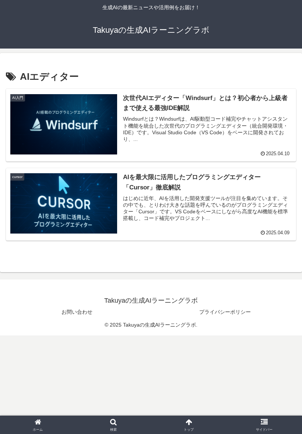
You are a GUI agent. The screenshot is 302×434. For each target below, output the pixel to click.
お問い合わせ (77, 312)
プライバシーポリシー (225, 312)
